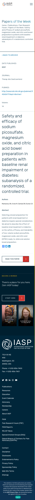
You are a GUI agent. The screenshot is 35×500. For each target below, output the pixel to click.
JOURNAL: (6, 75)
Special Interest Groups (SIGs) (13, 435)
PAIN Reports (7, 427)
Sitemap (5, 475)
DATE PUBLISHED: (9, 63)
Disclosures (6, 456)
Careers (5, 410)
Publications (7, 387)
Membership (7, 406)
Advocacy (6, 402)
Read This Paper (12, 259)
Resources (6, 391)
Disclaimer (6, 452)
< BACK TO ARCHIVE (10, 55)
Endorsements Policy (10, 460)
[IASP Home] (7, 4)
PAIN (4, 419)
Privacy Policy (7, 463)
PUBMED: (5, 87)
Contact (5, 448)
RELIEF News (7, 431)
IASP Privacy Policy (12, 492)
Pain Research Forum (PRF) (13, 423)
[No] (33, 490)
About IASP (6, 414)
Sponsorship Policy (9, 467)
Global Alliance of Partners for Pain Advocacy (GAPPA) (15, 439)
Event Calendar (8, 398)
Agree (18, 497)
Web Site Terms (8, 471)
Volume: (5, 103)
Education (6, 394)
